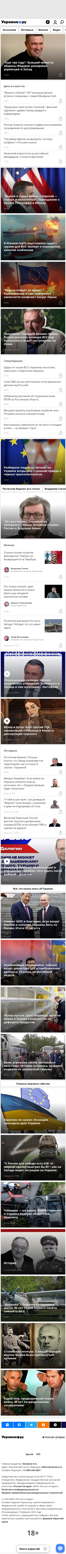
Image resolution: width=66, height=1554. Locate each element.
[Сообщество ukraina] (19, 1425)
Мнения (9, 545)
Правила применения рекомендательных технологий (32, 1492)
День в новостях (14, 86)
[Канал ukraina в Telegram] (31, 1425)
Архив (29, 1454)
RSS (38, 1454)
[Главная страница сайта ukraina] (14, 22)
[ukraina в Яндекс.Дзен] (55, 1425)
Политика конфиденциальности (20, 1489)
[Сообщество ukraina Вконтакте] (7, 1425)
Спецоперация (13, 361)
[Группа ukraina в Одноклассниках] (43, 1425)
